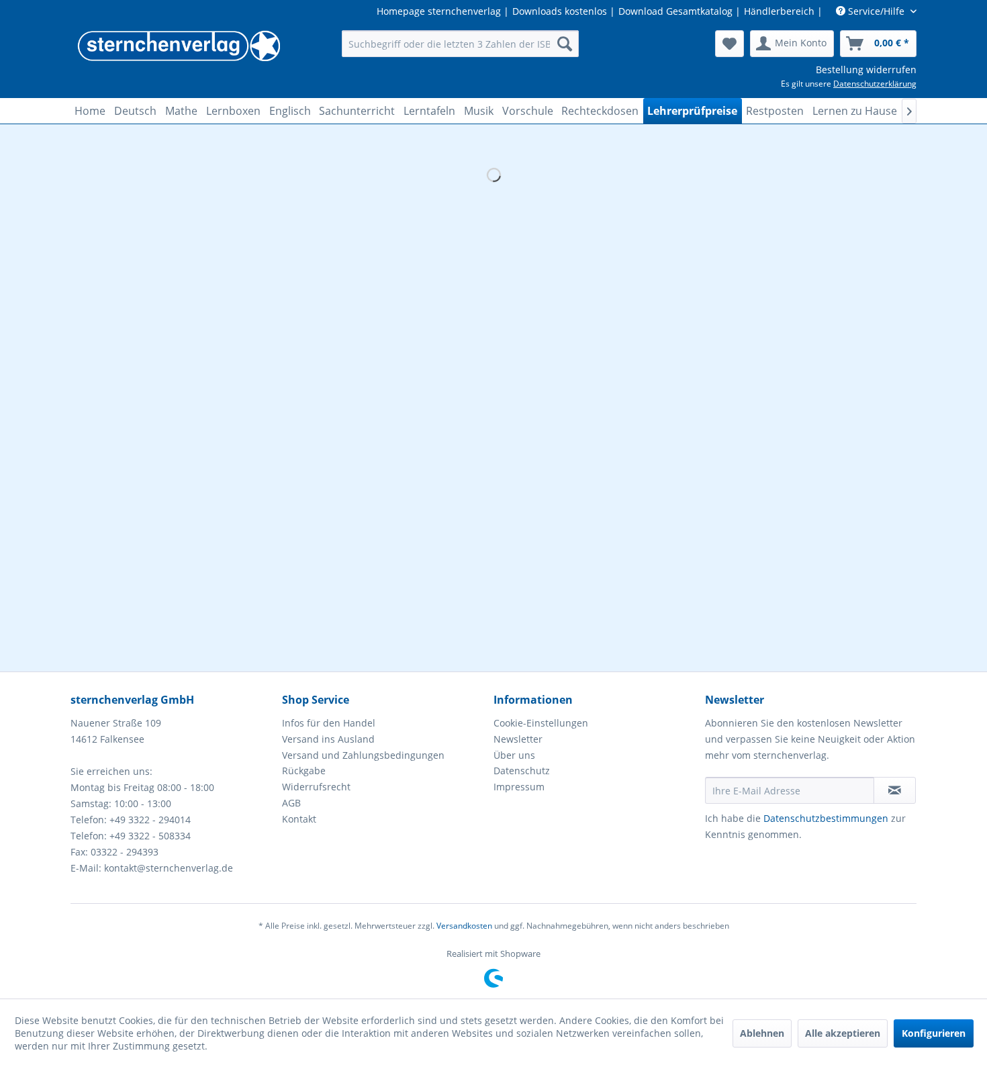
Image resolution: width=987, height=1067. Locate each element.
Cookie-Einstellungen (540, 722)
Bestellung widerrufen (866, 69)
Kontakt (299, 819)
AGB (291, 802)
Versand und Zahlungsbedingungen (363, 755)
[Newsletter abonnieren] (895, 790)
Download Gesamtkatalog (675, 11)
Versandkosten (464, 925)
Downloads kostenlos (559, 11)
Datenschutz (521, 770)
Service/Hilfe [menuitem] (876, 11)
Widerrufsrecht (316, 786)
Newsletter (518, 739)
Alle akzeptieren (842, 1033)
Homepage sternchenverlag (439, 11)
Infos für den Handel (328, 722)
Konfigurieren (934, 1033)
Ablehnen (762, 1033)
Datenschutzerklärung (874, 83)
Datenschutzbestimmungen (825, 818)
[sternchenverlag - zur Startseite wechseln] (178, 47)
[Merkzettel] (729, 43)
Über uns (514, 755)
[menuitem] (460, 43)
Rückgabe (304, 770)
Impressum (519, 786)
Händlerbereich (779, 11)
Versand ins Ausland (328, 739)
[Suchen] (565, 43)
